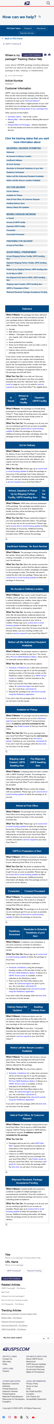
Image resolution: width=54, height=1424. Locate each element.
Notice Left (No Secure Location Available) (23, 180)
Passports (28, 28)
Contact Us (7, 1359)
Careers (6, 1371)
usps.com (24, 384)
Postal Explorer (9, 1394)
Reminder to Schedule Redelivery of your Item (24, 168)
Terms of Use (32, 1386)
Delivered (10, 152)
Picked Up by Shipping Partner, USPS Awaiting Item (27, 269)
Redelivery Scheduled (15, 172)
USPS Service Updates (36, 1364)
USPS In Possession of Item (17, 288)
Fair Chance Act (33, 1396)
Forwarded (10, 230)
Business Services (27, 33)
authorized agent (24, 686)
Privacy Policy (32, 1383)
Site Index (7, 1361)
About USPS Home (34, 1359)
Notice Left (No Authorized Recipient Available (24, 176)
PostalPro (7, 1402)
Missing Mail (13, 119)
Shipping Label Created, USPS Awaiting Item (24, 284)
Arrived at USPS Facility (15, 222)
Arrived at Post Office (14, 245)
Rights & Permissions (35, 1372)
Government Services (35, 1369)
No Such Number (13, 164)
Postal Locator (23, 726)
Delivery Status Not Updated (17, 207)
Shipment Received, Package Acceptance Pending (26, 292)
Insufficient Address (14, 160)
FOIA (28, 1389)
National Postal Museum (13, 1396)
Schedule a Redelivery (18, 668)
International (41, 28)
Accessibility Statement (36, 1399)
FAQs (5, 1364)
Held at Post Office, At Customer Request (22, 199)
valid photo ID (30, 689)
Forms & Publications (35, 1367)
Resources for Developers (14, 1399)
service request (14, 482)
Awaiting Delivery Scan (15, 203)
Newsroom (31, 1361)
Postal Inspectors (10, 1389)
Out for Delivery (12, 191)
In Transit (10, 218)
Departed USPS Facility (15, 226)
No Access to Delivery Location (18, 156)
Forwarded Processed (15, 234)
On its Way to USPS (14, 273)
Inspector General (10, 1391)
